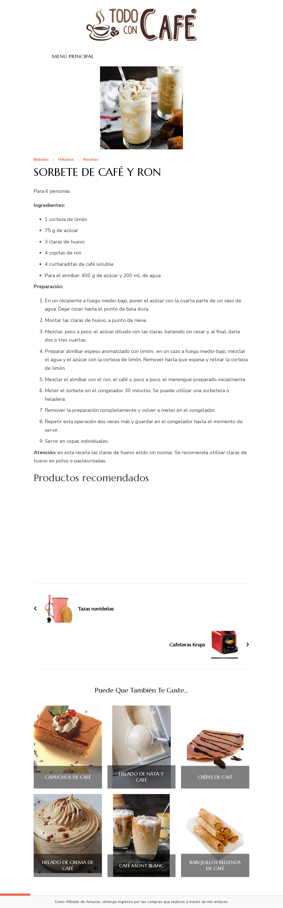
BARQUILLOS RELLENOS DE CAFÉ (215, 865)
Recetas (90, 160)
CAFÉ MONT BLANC (141, 866)
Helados (66, 160)
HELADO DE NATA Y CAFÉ (141, 777)
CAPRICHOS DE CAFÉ (68, 777)
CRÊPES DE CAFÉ (215, 777)
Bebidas (41, 160)
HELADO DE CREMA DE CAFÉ (67, 865)
